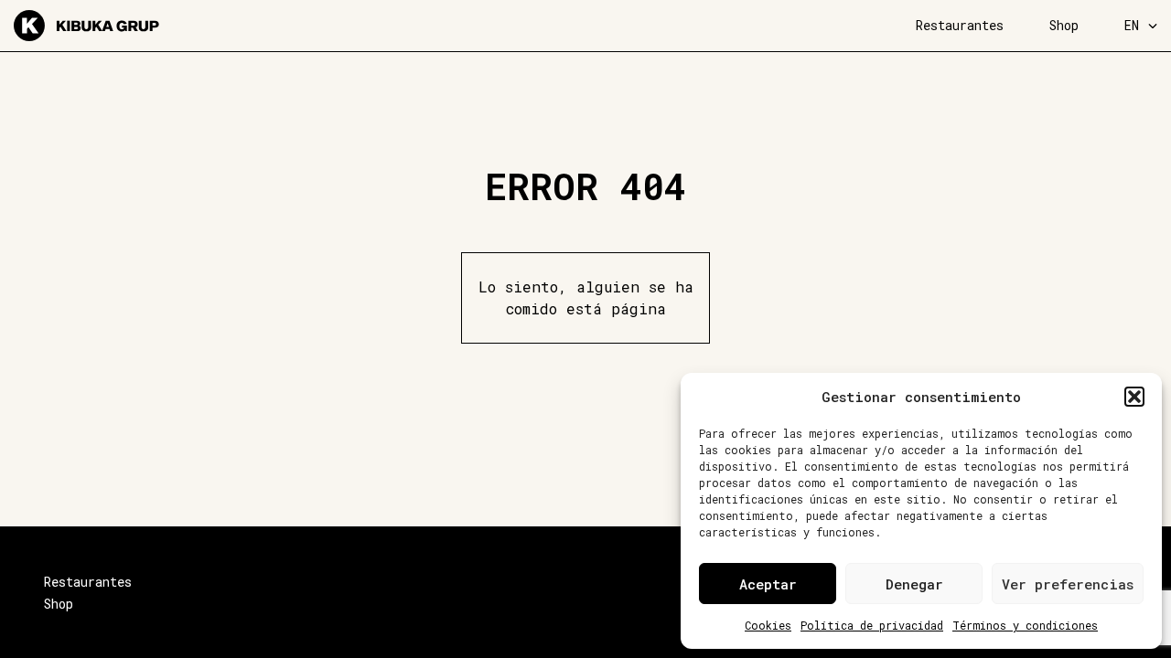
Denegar (914, 584)
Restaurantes (960, 25)
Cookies (768, 625)
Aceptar (768, 584)
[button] (1134, 396)
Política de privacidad (871, 625)
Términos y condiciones (1025, 625)
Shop (1064, 25)
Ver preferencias (1067, 584)
